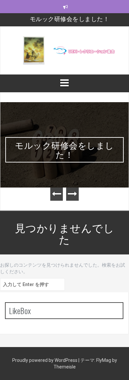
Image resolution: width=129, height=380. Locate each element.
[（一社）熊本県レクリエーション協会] (64, 50)
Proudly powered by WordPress (45, 360)
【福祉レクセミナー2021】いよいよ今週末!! (69, 21)
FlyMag (103, 360)
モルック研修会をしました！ (64, 149)
